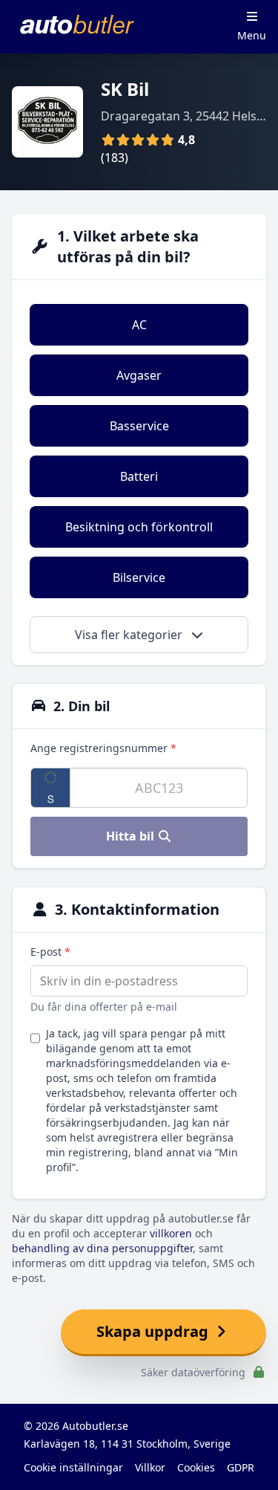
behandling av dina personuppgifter (102, 1248)
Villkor (150, 1467)
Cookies (196, 1467)
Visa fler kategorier (130, 634)
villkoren (171, 1233)
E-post (50, 952)
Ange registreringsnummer (103, 748)
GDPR (240, 1467)
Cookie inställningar (73, 1467)
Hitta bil (131, 836)
